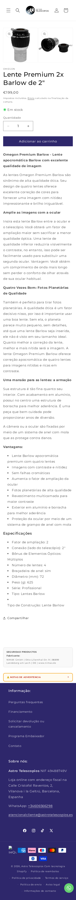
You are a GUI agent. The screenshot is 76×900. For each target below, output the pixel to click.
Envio (31, 98)
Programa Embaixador (26, 736)
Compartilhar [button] (18, 618)
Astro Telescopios (32, 866)
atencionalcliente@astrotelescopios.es (40, 815)
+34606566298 (40, 806)
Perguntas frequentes (25, 702)
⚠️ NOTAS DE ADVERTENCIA (24, 677)
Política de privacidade (26, 877)
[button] (8, 10)
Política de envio (31, 884)
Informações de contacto (40, 890)
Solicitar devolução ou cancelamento (26, 723)
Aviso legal (53, 884)
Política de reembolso (45, 871)
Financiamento (20, 712)
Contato (14, 746)
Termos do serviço (56, 877)
